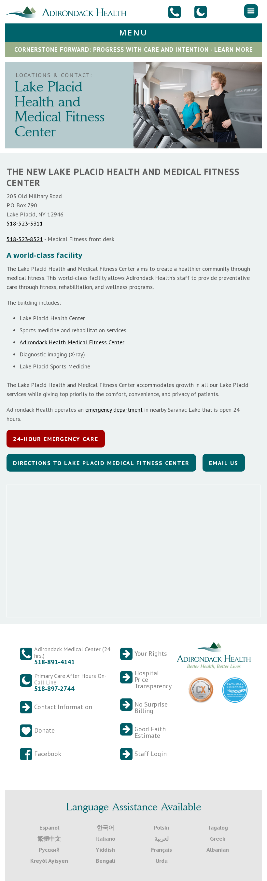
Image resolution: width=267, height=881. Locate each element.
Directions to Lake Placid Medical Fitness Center (101, 463)
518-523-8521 (25, 239)
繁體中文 (49, 838)
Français (161, 849)
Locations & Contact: (54, 75)
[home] (68, 11)
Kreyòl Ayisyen (49, 860)
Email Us (223, 463)
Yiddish (105, 849)
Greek (217, 838)
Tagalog (217, 827)
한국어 (105, 827)
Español (49, 827)
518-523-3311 (25, 223)
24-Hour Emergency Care (55, 439)
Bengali (105, 860)
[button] (251, 11)
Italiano (105, 838)
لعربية (161, 838)
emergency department (114, 409)
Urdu (162, 860)
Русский (49, 849)
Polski (161, 827)
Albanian (217, 849)
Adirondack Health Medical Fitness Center (72, 342)
